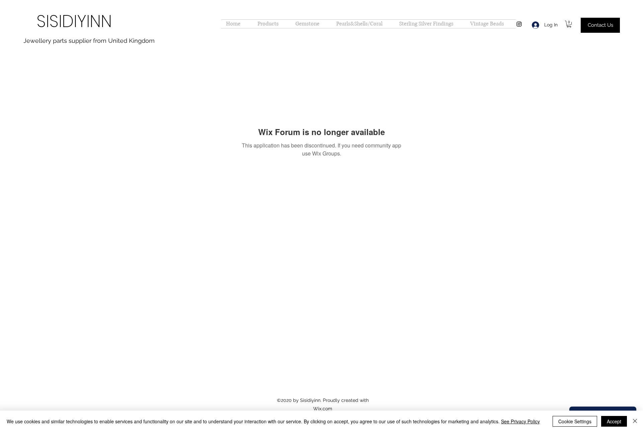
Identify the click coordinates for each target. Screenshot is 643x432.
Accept (614, 421)
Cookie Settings (574, 421)
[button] (569, 24)
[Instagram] (519, 24)
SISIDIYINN (74, 21)
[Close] (635, 421)
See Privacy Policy (520, 421)
